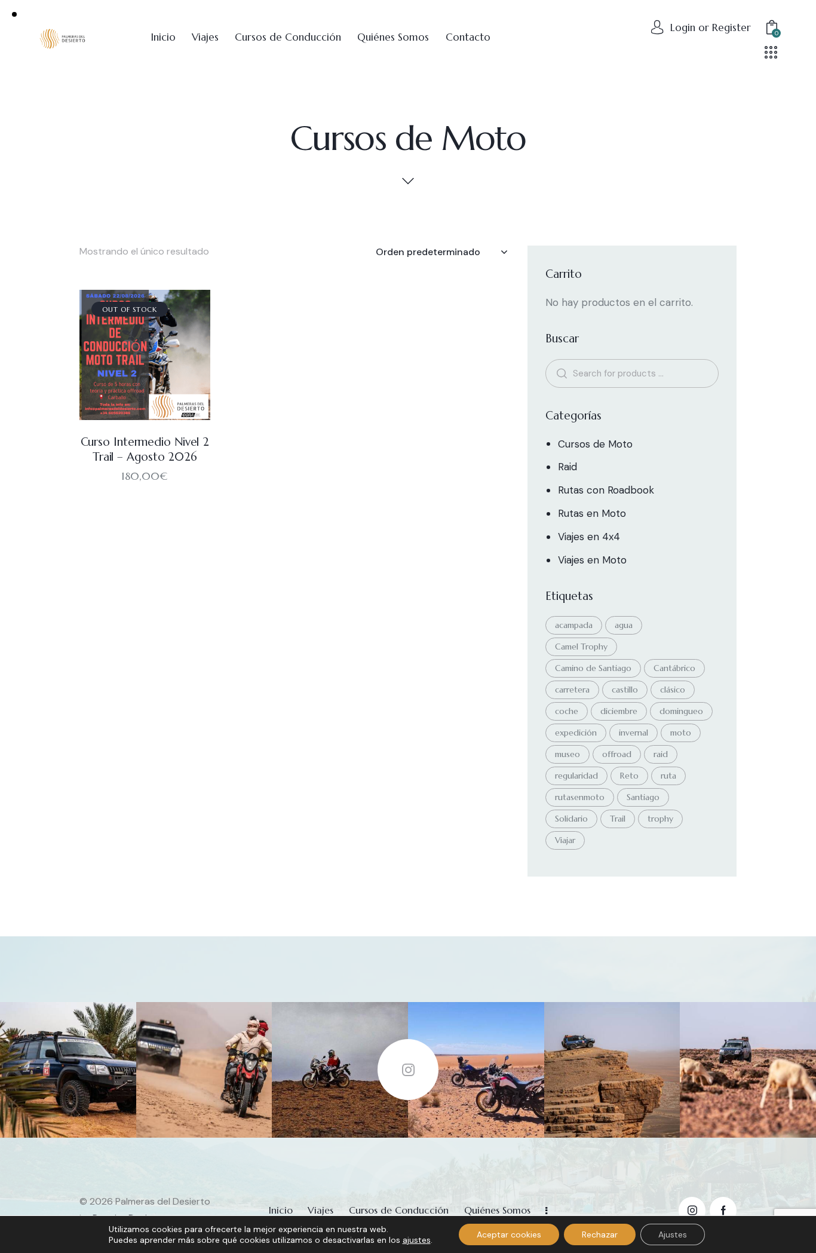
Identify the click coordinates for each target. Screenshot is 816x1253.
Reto (629, 775)
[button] (128, 355)
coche (566, 711)
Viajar (565, 840)
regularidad (576, 775)
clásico (672, 689)
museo (567, 754)
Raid (567, 466)
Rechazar (600, 1234)
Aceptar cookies (509, 1234)
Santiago (643, 797)
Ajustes (672, 1234)
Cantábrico (674, 668)
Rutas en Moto (592, 513)
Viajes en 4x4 (589, 536)
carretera (572, 689)
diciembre (618, 711)
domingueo (681, 711)
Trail (617, 818)
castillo (625, 689)
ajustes (417, 1239)
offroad (616, 754)
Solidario (571, 818)
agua (624, 625)
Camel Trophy (581, 646)
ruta (668, 775)
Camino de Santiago (593, 668)
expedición (576, 732)
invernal (633, 732)
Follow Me (408, 1069)
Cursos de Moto (595, 444)
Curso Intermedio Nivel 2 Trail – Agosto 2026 (145, 449)
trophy (660, 818)
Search (559, 373)
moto (680, 732)
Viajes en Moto (592, 559)
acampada (574, 625)
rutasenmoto (580, 797)
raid (661, 754)
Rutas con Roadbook (606, 490)
